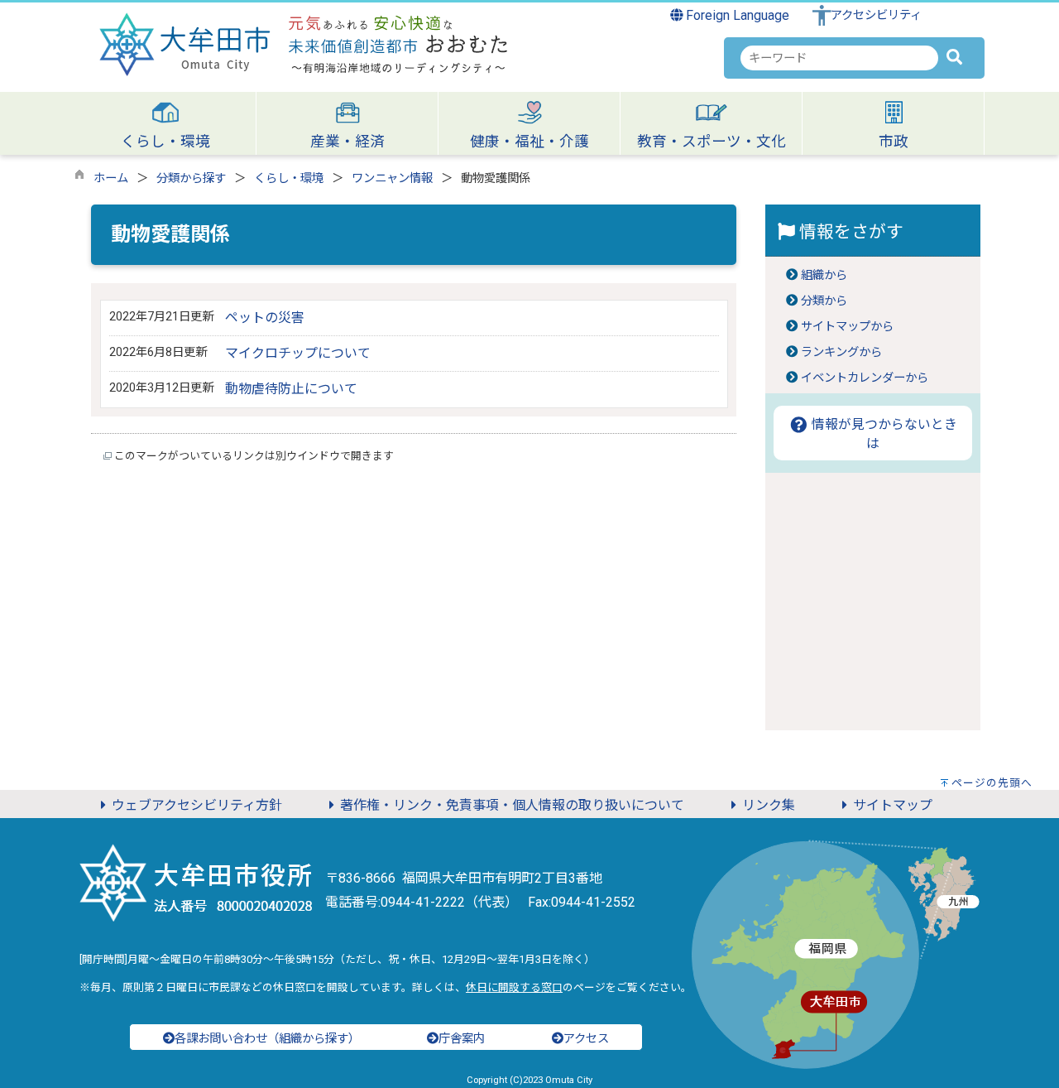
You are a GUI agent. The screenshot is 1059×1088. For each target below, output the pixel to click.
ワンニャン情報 (392, 178)
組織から (824, 275)
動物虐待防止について (291, 389)
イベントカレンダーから (864, 378)
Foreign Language (736, 15)
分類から (824, 301)
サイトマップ (892, 805)
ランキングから (841, 352)
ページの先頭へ (992, 783)
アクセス (586, 1039)
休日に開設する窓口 (514, 987)
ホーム (110, 178)
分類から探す (191, 178)
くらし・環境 (288, 178)
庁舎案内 (461, 1039)
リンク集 (768, 805)
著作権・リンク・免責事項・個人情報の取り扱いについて (512, 805)
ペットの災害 (264, 317)
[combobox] (839, 58)
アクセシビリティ (876, 15)
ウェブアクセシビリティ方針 (197, 805)
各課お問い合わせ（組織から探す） (267, 1039)
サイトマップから (847, 327)
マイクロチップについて (298, 353)
